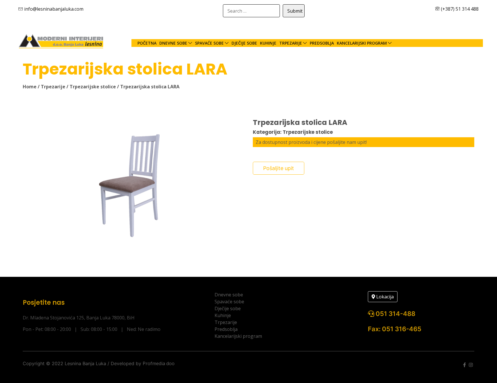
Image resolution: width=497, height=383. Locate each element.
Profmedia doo (159, 363)
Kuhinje (268, 43)
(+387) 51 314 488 (459, 9)
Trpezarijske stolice (93, 86)
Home (30, 86)
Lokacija (384, 297)
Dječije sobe (244, 43)
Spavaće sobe (209, 43)
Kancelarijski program (362, 43)
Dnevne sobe (173, 43)
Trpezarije (290, 43)
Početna (146, 43)
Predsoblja (322, 43)
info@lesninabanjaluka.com (53, 9)
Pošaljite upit (278, 168)
